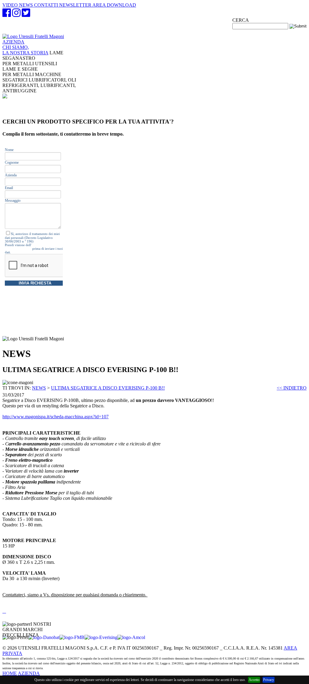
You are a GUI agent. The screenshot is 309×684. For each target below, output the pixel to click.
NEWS (39, 387)
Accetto (254, 680)
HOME (9, 673)
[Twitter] (26, 14)
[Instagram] (16, 14)
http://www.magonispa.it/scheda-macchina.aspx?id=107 (55, 416)
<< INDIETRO (292, 387)
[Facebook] (6, 14)
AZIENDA (25, 47)
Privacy (268, 680)
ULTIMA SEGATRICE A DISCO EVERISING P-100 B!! (108, 387)
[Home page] (33, 36)
